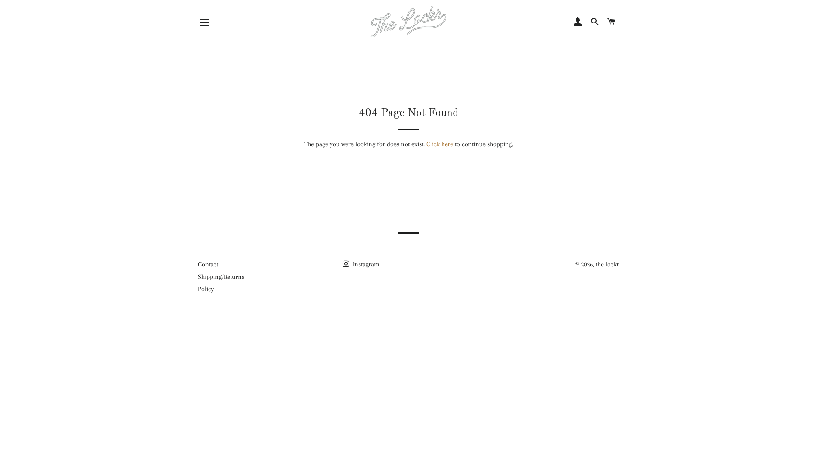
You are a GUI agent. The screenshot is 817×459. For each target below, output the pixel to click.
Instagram (365, 264)
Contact (208, 264)
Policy (206, 289)
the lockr (607, 264)
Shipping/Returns (221, 276)
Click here (439, 144)
